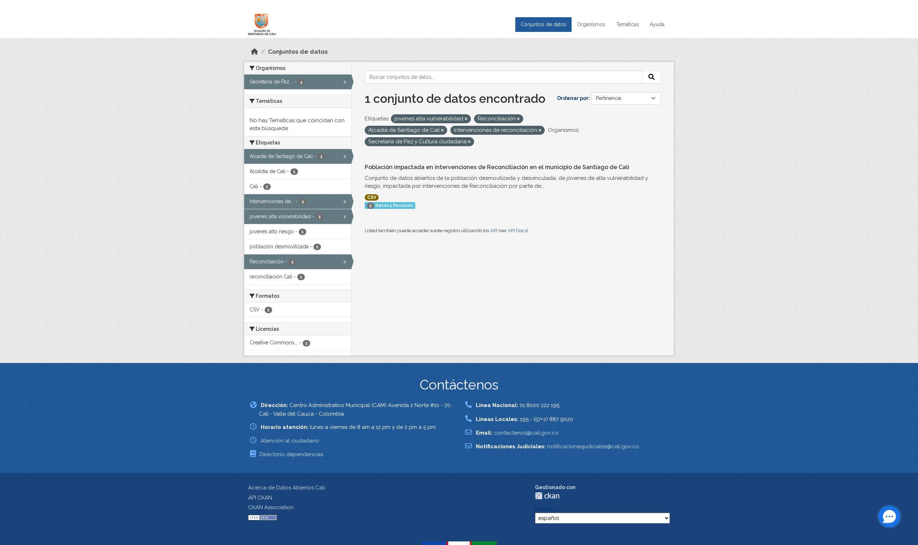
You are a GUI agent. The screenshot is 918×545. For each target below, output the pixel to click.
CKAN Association (271, 507)
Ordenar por (572, 98)
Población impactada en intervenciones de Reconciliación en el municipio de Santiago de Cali (497, 167)
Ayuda (657, 24)
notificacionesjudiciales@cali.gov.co (593, 446)
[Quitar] (466, 119)
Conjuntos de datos (543, 24)
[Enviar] (651, 77)
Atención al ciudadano (290, 441)
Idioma (544, 509)
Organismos (591, 24)
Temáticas (627, 24)
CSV (371, 197)
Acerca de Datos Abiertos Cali (286, 487)
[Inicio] (254, 51)
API (493, 230)
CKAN (547, 495)
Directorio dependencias (291, 454)
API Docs (517, 230)
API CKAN (260, 497)
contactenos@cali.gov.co (526, 433)
